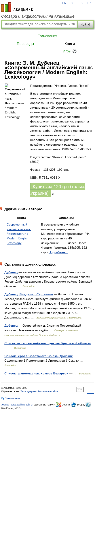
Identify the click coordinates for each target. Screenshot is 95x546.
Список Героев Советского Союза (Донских (38, 356)
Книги (70, 44)
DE (72, 3)
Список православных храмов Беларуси (36, 373)
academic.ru (17, 7)
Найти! (85, 24)
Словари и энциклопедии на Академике (37, 16)
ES (81, 3)
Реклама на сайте (48, 391)
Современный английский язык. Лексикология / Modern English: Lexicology (19, 234)
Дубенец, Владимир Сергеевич (28, 294)
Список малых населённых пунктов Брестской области (47, 343)
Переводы (25, 44)
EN (64, 3)
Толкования (47, 36)
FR (89, 3)
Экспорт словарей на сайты (16, 404)
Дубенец (11, 272)
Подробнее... (58, 252)
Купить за (57, 190)
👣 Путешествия (10, 398)
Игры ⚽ (70, 51)
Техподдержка (28, 391)
